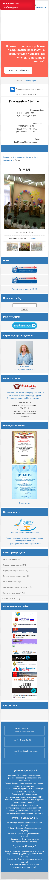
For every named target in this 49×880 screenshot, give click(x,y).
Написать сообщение (18, 70)
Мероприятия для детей (13, 570)
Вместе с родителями (12, 564)
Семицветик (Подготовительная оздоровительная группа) (24, 866)
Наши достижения (10, 581)
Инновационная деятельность (15, 587)
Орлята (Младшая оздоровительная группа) (24, 850)
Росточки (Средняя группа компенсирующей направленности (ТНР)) (24, 801)
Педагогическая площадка (14, 576)
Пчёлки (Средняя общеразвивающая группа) (24, 829)
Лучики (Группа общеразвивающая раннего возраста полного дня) (24, 784)
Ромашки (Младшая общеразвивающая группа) (24, 824)
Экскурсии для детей (11, 592)
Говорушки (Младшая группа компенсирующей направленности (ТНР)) (24, 795)
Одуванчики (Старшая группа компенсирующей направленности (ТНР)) (24, 806)
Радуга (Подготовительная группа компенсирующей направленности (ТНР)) (24, 811)
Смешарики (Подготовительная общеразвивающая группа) (24, 840)
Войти (19, 80)
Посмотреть (24, 503)
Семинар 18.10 (9, 598)
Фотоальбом (18, 157)
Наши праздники (9, 559)
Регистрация (30, 80)
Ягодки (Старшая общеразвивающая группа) (24, 834)
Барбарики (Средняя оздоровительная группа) (24, 855)
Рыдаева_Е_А (35, 238)
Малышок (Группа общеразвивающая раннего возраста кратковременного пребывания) (25, 778)
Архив (28, 157)
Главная (6, 157)
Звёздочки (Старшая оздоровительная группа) (24, 860)
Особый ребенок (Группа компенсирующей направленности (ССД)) (24, 790)
